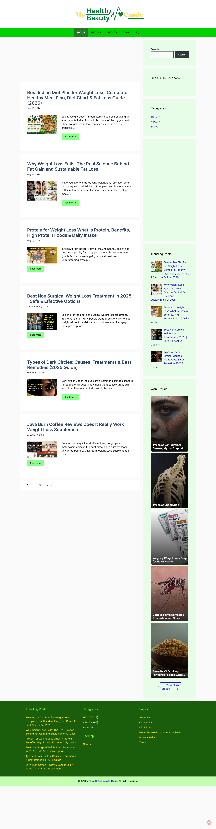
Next (48, 485)
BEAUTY (112, 32)
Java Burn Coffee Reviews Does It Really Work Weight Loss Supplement (75, 427)
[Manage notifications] (209, 822)
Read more (70, 136)
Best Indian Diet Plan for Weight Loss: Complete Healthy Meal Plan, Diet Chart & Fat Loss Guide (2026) (77, 98)
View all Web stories (171, 687)
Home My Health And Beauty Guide (160, 732)
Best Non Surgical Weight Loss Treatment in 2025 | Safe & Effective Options (79, 298)
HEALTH (96, 32)
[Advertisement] (80, 60)
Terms (143, 742)
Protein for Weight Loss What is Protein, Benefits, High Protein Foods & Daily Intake (78, 232)
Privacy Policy (147, 737)
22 (40, 485)
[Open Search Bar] (137, 32)
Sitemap (87, 744)
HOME (81, 32)
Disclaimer (145, 727)
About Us (144, 717)
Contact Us (146, 722)
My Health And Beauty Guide (101, 781)
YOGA (126, 32)
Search (155, 49)
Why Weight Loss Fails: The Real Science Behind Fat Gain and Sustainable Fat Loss (78, 166)
